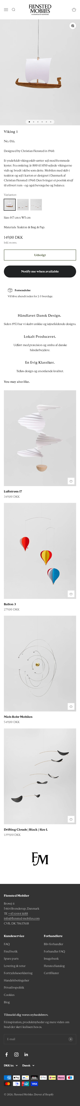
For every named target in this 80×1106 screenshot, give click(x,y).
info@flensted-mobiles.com (22, 918)
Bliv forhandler (53, 944)
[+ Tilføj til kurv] (71, 481)
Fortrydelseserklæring (18, 973)
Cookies (9, 995)
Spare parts (11, 958)
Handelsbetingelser (16, 980)
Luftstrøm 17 (13, 491)
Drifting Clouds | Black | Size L (26, 829)
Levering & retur (15, 966)
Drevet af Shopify (44, 1094)
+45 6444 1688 (18, 913)
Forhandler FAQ (54, 951)
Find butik (10, 951)
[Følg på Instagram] (16, 1054)
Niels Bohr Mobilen (18, 717)
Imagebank (51, 958)
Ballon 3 (10, 604)
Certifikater (51, 973)
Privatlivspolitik (14, 987)
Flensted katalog (54, 966)
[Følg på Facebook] (6, 1054)
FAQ (7, 944)
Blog (7, 1002)
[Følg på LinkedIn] (26, 1054)
